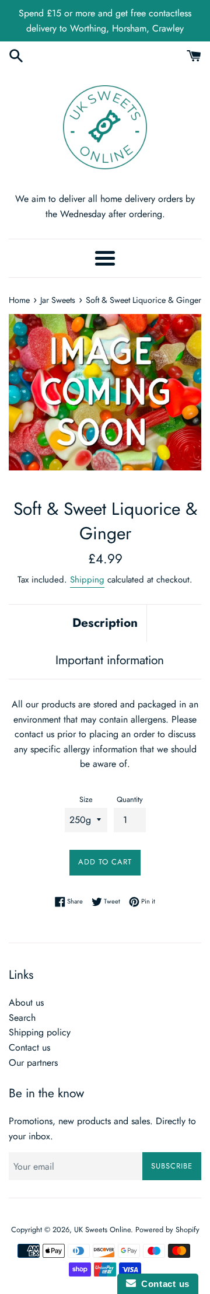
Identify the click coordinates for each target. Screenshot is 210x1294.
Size (86, 799)
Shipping (87, 579)
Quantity (130, 799)
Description (105, 623)
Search (22, 1017)
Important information (109, 660)
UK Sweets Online (102, 1229)
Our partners (33, 1062)
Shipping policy (40, 1032)
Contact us (29, 1047)
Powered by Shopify (167, 1229)
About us (26, 1002)
